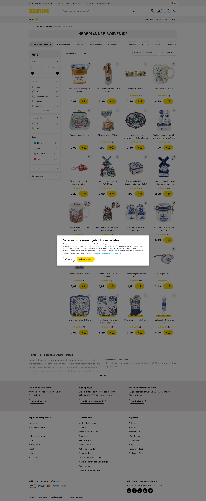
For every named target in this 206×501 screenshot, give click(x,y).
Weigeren (68, 259)
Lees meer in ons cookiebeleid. (108, 253)
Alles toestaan (85, 259)
